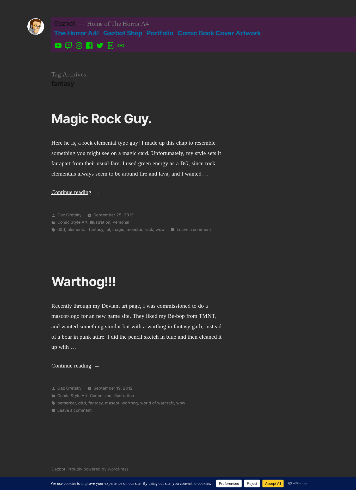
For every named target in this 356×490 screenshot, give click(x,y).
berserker (66, 403)
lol (108, 229)
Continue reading (75, 192)
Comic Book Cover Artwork (219, 33)
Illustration (100, 222)
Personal (121, 222)
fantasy (96, 229)
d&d (61, 229)
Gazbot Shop (123, 33)
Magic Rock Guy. (101, 118)
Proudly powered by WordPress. (98, 469)
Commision (100, 395)
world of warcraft (157, 403)
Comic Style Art (72, 222)
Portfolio (160, 33)
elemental (77, 229)
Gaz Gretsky (69, 214)
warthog (130, 403)
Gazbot (64, 23)
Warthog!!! (83, 281)
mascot (112, 403)
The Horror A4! (76, 33)
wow (160, 229)
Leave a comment (194, 229)
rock (149, 229)
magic (118, 229)
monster (134, 229)
